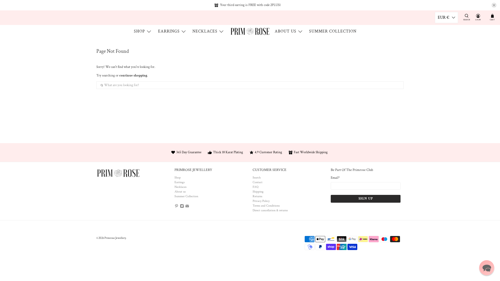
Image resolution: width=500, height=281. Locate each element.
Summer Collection (333, 31)
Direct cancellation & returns (270, 210)
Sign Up (366, 198)
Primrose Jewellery (115, 238)
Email (335, 178)
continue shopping (133, 75)
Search (257, 178)
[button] (486, 267)
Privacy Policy (261, 201)
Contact (257, 182)
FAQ (255, 187)
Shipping (258, 192)
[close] (494, 5)
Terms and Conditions (266, 206)
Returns (257, 196)
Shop (139, 31)
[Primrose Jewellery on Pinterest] (176, 207)
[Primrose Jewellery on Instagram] (182, 207)
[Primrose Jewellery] (250, 31)
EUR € (443, 17)
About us (285, 31)
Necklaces (204, 31)
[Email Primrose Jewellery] (187, 207)
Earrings (169, 31)
